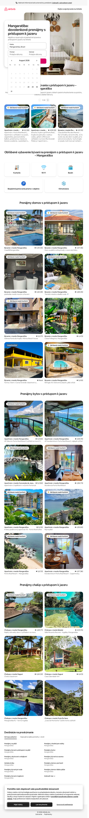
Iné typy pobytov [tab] (10, 737)
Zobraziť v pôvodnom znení (62, 3)
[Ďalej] (47, 100)
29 (33, 87)
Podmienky (48, 814)
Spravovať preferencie (65, 805)
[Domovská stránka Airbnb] (9, 9)
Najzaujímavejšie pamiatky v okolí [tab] (32, 737)
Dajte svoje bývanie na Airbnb (70, 9)
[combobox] (27, 47)
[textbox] (17, 54)
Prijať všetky (18, 805)
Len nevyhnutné (41, 805)
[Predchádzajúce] (39, 100)
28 (28, 87)
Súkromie (38, 814)
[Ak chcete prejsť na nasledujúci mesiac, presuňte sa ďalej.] (36, 60)
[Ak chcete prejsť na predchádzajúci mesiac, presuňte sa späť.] (11, 60)
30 (37, 87)
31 (11, 91)
